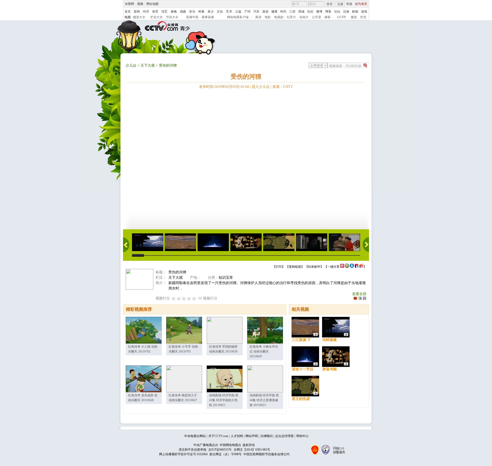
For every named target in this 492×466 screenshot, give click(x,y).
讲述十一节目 (302, 369)
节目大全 (172, 17)
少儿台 (131, 65)
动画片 (304, 17)
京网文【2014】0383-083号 (252, 449)
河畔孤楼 (329, 340)
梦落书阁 (329, 369)
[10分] (194, 298)
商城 (301, 11)
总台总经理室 (284, 436)
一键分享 (333, 266)
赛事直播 (208, 17)
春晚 (174, 11)
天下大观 (147, 65)
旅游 (265, 11)
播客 (327, 17)
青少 (211, 11)
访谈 (346, 11)
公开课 (316, 17)
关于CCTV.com (218, 436)
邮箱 (355, 11)
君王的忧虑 (301, 399)
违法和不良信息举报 (192, 449)
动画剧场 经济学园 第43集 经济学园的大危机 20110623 (223, 400)
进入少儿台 (261, 87)
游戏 (364, 11)
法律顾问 (266, 436)
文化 (220, 11)
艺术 (229, 11)
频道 (354, 17)
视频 (140, 4)
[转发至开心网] (342, 266)
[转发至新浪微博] (361, 266)
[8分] (189, 298)
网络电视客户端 (238, 17)
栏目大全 (156, 17)
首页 (128, 11)
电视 (128, 17)
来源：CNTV (282, 87)
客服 (349, 4)
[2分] (173, 298)
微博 (319, 11)
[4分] (178, 298)
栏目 (363, 17)
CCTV (341, 17)
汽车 (256, 11)
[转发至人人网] (352, 266)
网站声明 (251, 436)
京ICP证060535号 (220, 449)
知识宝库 (226, 277)
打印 (279, 266)
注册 (340, 4)
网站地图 (152, 4)
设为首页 (361, 4)
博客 (328, 11)
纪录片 (291, 17)
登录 (329, 4)
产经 (247, 11)
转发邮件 (314, 266)
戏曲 (183, 11)
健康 (274, 11)
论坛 (337, 11)
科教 (201, 11)
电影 (268, 17)
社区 (310, 11)
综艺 (164, 11)
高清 (258, 17)
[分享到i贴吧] (356, 266)
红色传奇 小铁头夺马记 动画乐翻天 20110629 (264, 351)
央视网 (129, 4)
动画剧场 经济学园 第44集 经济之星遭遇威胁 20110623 (264, 400)
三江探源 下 (301, 340)
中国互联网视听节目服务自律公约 (266, 454)
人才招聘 (237, 436)
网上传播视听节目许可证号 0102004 (183, 454)
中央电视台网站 (195, 436)
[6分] (184, 298)
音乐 (192, 11)
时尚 (283, 11)
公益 (238, 11)
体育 (155, 11)
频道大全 (139, 17)
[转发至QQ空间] (347, 266)
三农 (292, 11)
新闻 (137, 11)
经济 (146, 11)
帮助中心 (302, 436)
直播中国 (192, 17)
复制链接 (295, 266)
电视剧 (278, 17)
